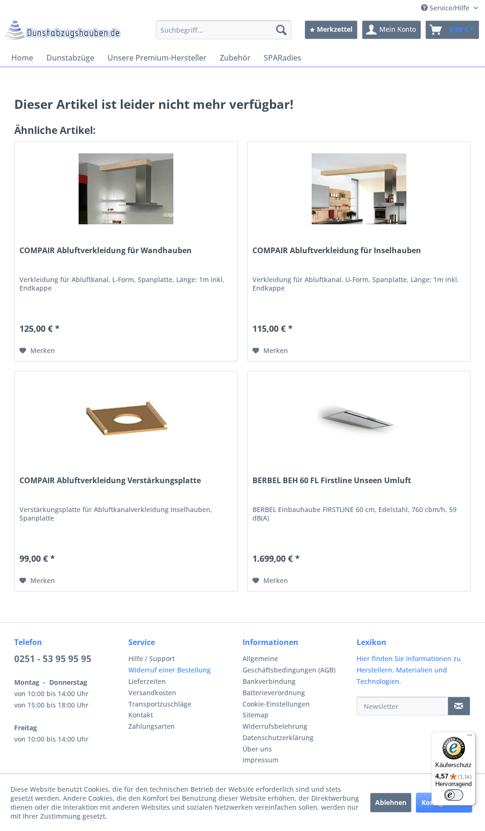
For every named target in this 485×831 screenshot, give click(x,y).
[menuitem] (224, 29)
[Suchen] (281, 29)
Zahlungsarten (151, 726)
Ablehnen (390, 802)
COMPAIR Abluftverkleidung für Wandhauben (105, 251)
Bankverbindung (269, 681)
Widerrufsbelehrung (274, 726)
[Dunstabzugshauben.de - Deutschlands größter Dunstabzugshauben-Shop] (62, 32)
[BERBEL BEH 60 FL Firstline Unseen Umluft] (359, 418)
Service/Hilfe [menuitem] (449, 7)
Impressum (260, 759)
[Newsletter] (459, 706)
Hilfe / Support (151, 658)
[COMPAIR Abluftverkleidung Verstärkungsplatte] (126, 418)
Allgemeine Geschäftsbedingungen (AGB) (288, 664)
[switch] (453, 795)
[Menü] (470, 737)
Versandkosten (152, 692)
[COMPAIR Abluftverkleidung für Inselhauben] (359, 188)
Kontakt (140, 714)
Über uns (257, 748)
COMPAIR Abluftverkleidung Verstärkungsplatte (110, 481)
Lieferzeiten (147, 681)
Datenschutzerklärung (278, 737)
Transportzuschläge (159, 703)
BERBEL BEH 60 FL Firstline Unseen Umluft (331, 481)
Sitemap (255, 714)
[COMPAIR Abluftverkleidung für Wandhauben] (126, 188)
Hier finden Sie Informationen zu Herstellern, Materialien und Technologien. (409, 670)
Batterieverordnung (273, 692)
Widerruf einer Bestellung (169, 669)
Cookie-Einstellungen (276, 703)
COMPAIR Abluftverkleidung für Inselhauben (336, 251)
